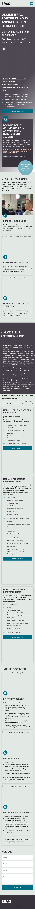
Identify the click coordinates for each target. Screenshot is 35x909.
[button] (31, 3)
